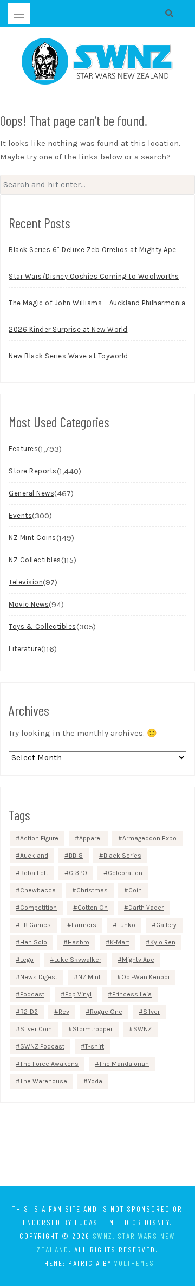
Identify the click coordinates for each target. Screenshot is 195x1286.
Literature (25, 649)
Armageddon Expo (149, 838)
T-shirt (94, 1046)
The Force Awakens (49, 1064)
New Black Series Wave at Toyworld (68, 356)
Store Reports (33, 471)
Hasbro (78, 942)
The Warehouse (43, 1081)
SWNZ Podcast (42, 1046)
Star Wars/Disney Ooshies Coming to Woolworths (94, 276)
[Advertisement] (97, 1146)
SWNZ (142, 1029)
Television (26, 582)
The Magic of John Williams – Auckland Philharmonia (97, 303)
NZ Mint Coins (32, 537)
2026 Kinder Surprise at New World (68, 329)
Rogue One (106, 1011)
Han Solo (33, 942)
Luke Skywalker (77, 959)
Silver (151, 1011)
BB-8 (76, 855)
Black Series (122, 855)
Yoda (95, 1081)
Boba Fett (34, 873)
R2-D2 (29, 1011)
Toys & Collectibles (42, 626)
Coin (135, 890)
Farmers (84, 925)
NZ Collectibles (35, 560)
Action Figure (39, 838)
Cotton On (92, 907)
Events (20, 515)
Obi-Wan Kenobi (145, 977)
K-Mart (119, 942)
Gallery (166, 925)
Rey (63, 1011)
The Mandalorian (124, 1064)
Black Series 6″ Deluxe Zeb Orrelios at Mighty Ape (93, 250)
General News (31, 493)
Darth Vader (146, 907)
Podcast (32, 994)
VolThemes (134, 1263)
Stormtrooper (93, 1029)
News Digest (38, 977)
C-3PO (78, 873)
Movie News (29, 604)
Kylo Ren (163, 942)
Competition (38, 907)
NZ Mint (89, 977)
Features (23, 449)
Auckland (34, 855)
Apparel (90, 838)
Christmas (92, 890)
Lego (27, 959)
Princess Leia (132, 994)
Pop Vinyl (78, 994)
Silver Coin (36, 1029)
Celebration (125, 873)
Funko (126, 925)
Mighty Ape (138, 959)
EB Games (35, 925)
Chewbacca (38, 890)
